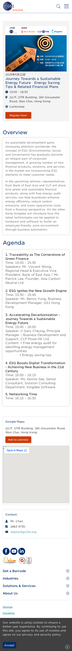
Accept (9, 645)
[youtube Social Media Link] (13, 551)
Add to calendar (18, 439)
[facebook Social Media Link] (6, 551)
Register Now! (18, 115)
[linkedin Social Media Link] (21, 551)
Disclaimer (9, 613)
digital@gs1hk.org (23, 531)
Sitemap (7, 607)
